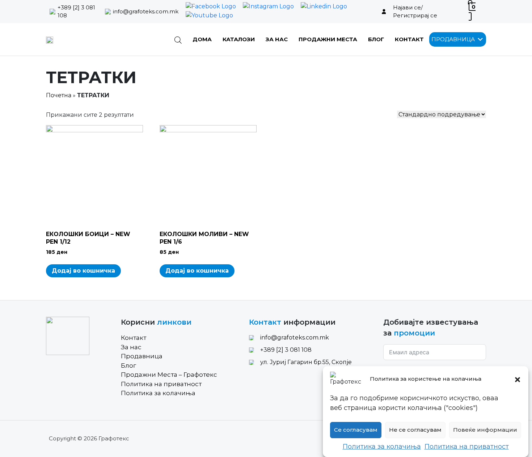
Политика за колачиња (382, 446)
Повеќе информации (485, 430)
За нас (277, 39)
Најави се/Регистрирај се (415, 11)
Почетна (58, 95)
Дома (202, 39)
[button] (517, 379)
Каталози (239, 39)
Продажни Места (328, 39)
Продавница (141, 356)
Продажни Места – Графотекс (169, 374)
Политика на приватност (467, 446)
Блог (376, 39)
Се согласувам (355, 430)
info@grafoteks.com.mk (145, 11)
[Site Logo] (49, 39)
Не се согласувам (415, 430)
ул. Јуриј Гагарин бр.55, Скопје (306, 362)
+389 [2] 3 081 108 (76, 11)
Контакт (409, 39)
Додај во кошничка (83, 270)
